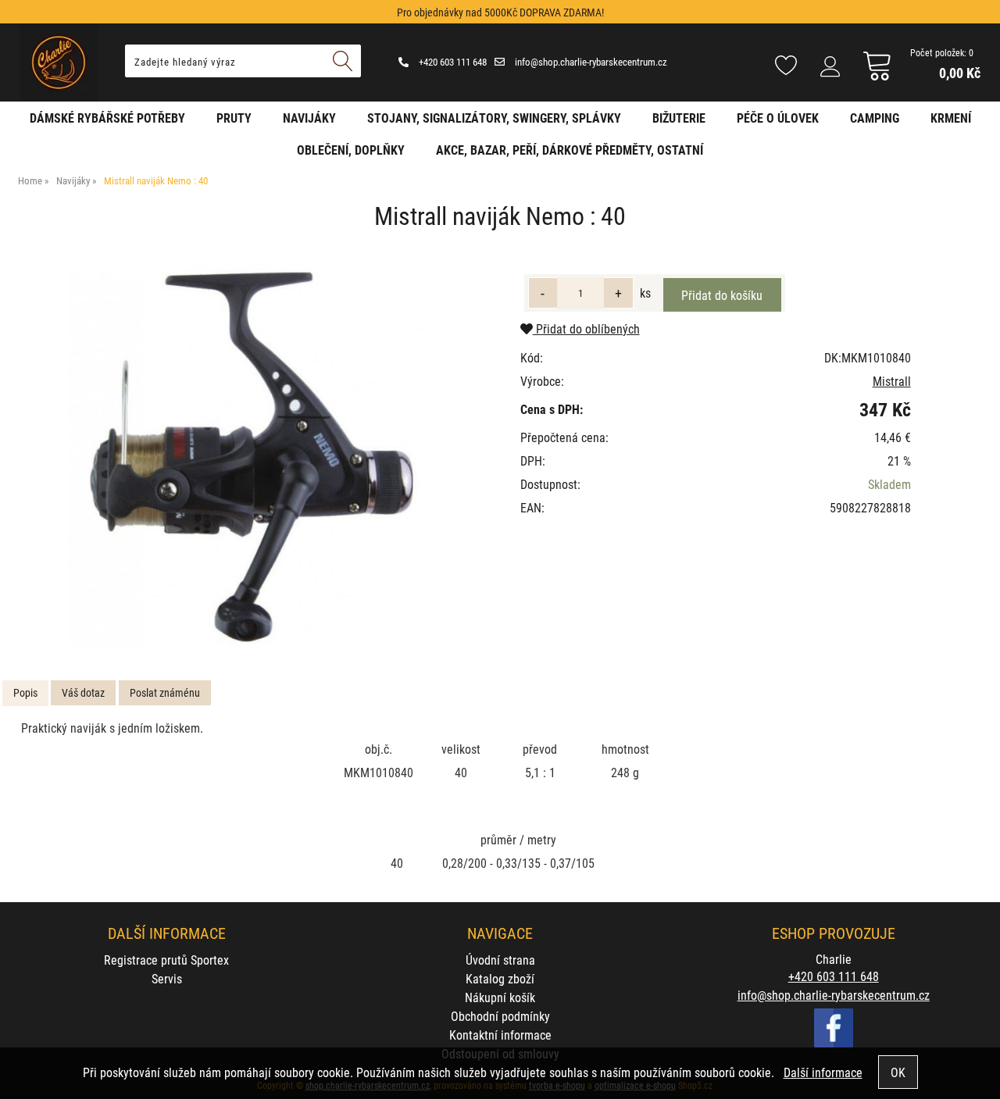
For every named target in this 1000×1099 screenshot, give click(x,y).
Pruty (234, 117)
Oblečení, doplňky (351, 149)
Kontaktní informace (500, 1034)
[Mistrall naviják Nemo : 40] (247, 454)
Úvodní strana (500, 959)
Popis (25, 692)
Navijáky (309, 117)
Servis (167, 978)
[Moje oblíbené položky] (786, 66)
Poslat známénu (165, 692)
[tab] (25, 693)
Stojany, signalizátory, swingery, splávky (494, 117)
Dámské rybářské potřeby (107, 117)
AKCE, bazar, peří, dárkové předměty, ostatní (569, 149)
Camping (874, 117)
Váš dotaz (83, 692)
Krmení (950, 117)
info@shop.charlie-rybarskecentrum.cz (589, 62)
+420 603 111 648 (451, 62)
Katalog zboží (500, 978)
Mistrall (892, 381)
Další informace (823, 1072)
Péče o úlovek (778, 117)
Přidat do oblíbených (586, 328)
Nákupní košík (500, 997)
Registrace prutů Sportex (166, 959)
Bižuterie (678, 117)
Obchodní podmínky (500, 1016)
